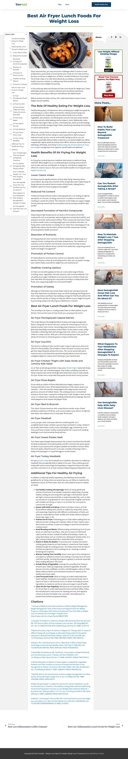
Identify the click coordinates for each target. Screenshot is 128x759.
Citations (15, 150)
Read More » (101, 156)
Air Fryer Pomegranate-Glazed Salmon (20, 98)
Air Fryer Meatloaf (19, 129)
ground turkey (43, 460)
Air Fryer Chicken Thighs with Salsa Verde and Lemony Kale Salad (19, 111)
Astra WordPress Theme (95, 753)
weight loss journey (38, 170)
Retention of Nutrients (17, 68)
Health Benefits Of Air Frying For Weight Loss (19, 48)
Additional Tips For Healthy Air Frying (18, 145)
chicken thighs (71, 368)
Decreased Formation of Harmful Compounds (20, 61)
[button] (26, 34)
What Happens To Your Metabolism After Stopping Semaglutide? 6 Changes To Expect (19, 198)
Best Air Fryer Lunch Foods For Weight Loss (18, 90)
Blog (59, 4)
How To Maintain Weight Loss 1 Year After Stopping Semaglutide (19, 175)
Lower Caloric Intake (20, 52)
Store (67, 4)
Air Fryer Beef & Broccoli (18, 125)
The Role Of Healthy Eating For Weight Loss (18, 41)
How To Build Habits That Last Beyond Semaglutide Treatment (20, 156)
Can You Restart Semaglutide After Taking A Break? (19, 166)
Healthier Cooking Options (19, 80)
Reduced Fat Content (20, 56)
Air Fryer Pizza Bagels (17, 119)
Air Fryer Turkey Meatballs (18, 139)
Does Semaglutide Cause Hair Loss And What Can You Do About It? (19, 186)
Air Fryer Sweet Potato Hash (18, 134)
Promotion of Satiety (20, 84)
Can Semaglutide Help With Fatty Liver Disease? (20, 208)
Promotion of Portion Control (18, 74)
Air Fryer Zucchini (19, 104)
